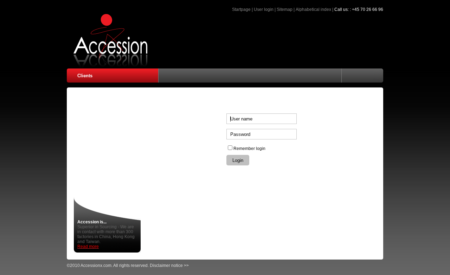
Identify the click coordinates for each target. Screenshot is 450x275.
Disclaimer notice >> (169, 265)
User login (264, 9)
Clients (84, 75)
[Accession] (107, 66)
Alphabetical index (313, 9)
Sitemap (284, 9)
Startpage (241, 9)
